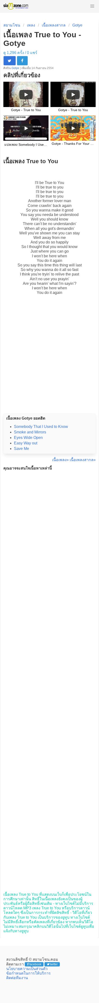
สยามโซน (11, 25)
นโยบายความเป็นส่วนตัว (27, 969)
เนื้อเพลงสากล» (83, 460)
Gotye (77, 25)
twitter (54, 964)
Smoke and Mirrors (30, 432)
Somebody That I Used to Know (41, 427)
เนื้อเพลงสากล (54, 25)
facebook (35, 964)
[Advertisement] (49, 359)
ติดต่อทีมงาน (17, 978)
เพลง (31, 25)
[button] (92, 6)
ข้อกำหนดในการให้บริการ (28, 973)
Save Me (21, 449)
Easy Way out (25, 443)
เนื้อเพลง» (60, 460)
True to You (54, 183)
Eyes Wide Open (28, 438)
